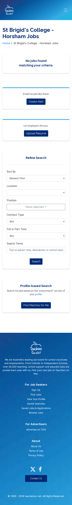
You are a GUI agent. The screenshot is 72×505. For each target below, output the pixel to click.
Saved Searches (36, 403)
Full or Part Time (16, 229)
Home (6, 43)
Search (36, 261)
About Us (36, 446)
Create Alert (36, 101)
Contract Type (15, 214)
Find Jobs (36, 394)
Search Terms (15, 243)
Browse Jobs (36, 412)
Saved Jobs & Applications (36, 408)
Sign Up (36, 389)
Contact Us (36, 478)
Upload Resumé (36, 133)
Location (12, 186)
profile (38, 294)
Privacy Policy (36, 455)
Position (11, 200)
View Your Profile (36, 399)
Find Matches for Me (36, 305)
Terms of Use (36, 450)
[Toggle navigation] (65, 10)
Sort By (11, 171)
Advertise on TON (36, 429)
